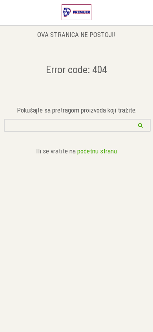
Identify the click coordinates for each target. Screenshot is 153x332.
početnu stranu (97, 151)
